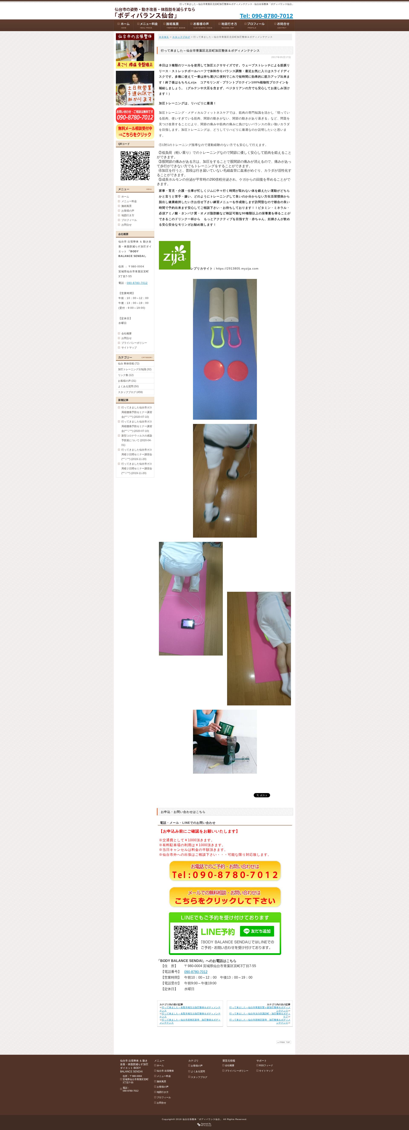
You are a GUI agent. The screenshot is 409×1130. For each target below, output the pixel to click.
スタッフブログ (181, 37)
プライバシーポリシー (134, 342)
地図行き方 (127, 215)
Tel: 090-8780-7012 (266, 16)
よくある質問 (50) (128, 386)
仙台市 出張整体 (165, 1070)
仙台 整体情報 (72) (128, 363)
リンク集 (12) (126, 375)
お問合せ (126, 224)
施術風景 (126, 206)
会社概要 (126, 333)
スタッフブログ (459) (130, 392)
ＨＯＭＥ (164, 37)
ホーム (125, 196)
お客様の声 (127, 210)
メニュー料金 (129, 201)
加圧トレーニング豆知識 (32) (134, 369)
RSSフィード (266, 1065)
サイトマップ (129, 347)
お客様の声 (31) (127, 380)
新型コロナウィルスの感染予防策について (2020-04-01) (136, 440)
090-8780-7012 (195, 972)
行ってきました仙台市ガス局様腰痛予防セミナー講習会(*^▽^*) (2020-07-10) (136, 412)
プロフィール (129, 220)
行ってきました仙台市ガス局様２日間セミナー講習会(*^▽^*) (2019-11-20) (136, 454)
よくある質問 (198, 1071)
